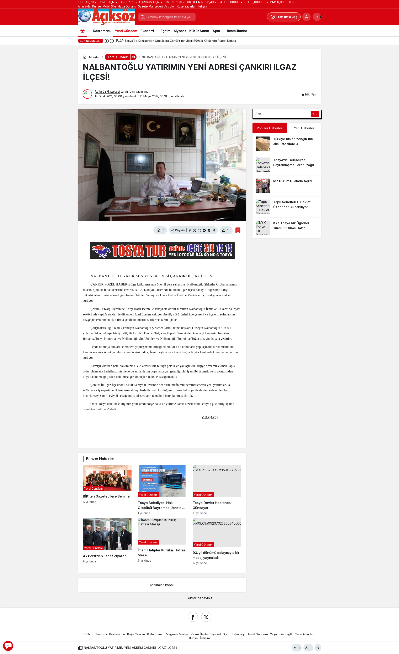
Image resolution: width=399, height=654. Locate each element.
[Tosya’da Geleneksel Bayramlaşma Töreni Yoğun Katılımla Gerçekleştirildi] (286, 164)
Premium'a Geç (286, 17)
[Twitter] (206, 617)
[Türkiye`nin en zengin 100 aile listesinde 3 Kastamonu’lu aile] (286, 143)
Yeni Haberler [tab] (304, 128)
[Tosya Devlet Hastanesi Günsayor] (217, 490)
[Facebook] (193, 617)
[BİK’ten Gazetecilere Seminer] (107, 490)
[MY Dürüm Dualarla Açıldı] (286, 185)
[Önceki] (106, 41)
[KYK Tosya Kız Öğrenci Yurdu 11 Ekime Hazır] (286, 227)
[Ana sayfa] (82, 30)
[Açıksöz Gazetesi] (106, 17)
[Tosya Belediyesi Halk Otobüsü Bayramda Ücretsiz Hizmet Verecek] (162, 490)
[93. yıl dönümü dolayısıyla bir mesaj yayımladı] (217, 541)
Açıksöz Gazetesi (107, 91)
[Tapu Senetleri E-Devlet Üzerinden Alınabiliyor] (286, 206)
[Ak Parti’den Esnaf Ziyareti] (107, 541)
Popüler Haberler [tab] (269, 128)
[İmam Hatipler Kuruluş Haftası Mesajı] (162, 541)
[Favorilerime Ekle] (237, 230)
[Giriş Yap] (306, 17)
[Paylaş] (318, 648)
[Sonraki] (111, 41)
